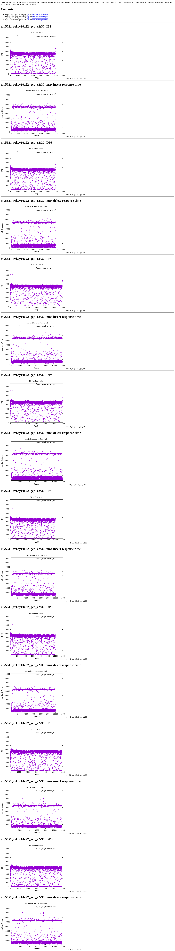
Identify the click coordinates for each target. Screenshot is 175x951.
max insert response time (40, 14)
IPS (28, 14)
